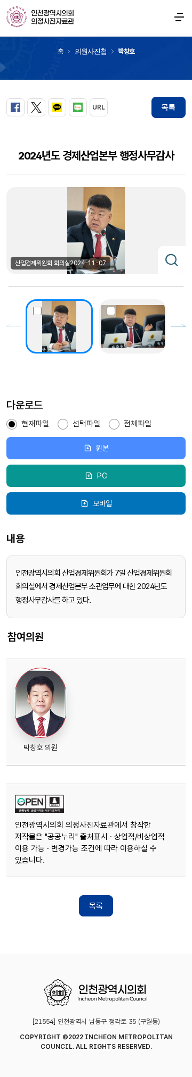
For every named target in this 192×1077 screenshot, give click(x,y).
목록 (168, 107)
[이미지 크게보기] (172, 260)
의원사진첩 (91, 51)
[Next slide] (178, 326)
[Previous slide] (13, 326)
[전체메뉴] (179, 17)
